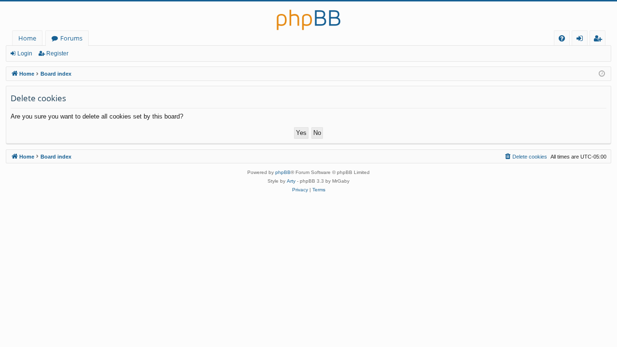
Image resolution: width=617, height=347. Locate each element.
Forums (71, 38)
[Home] (308, 15)
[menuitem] (561, 38)
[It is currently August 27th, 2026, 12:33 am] (602, 74)
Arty (291, 181)
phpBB (283, 172)
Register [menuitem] (599, 40)
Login (24, 53)
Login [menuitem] (581, 40)
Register (57, 53)
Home (27, 38)
